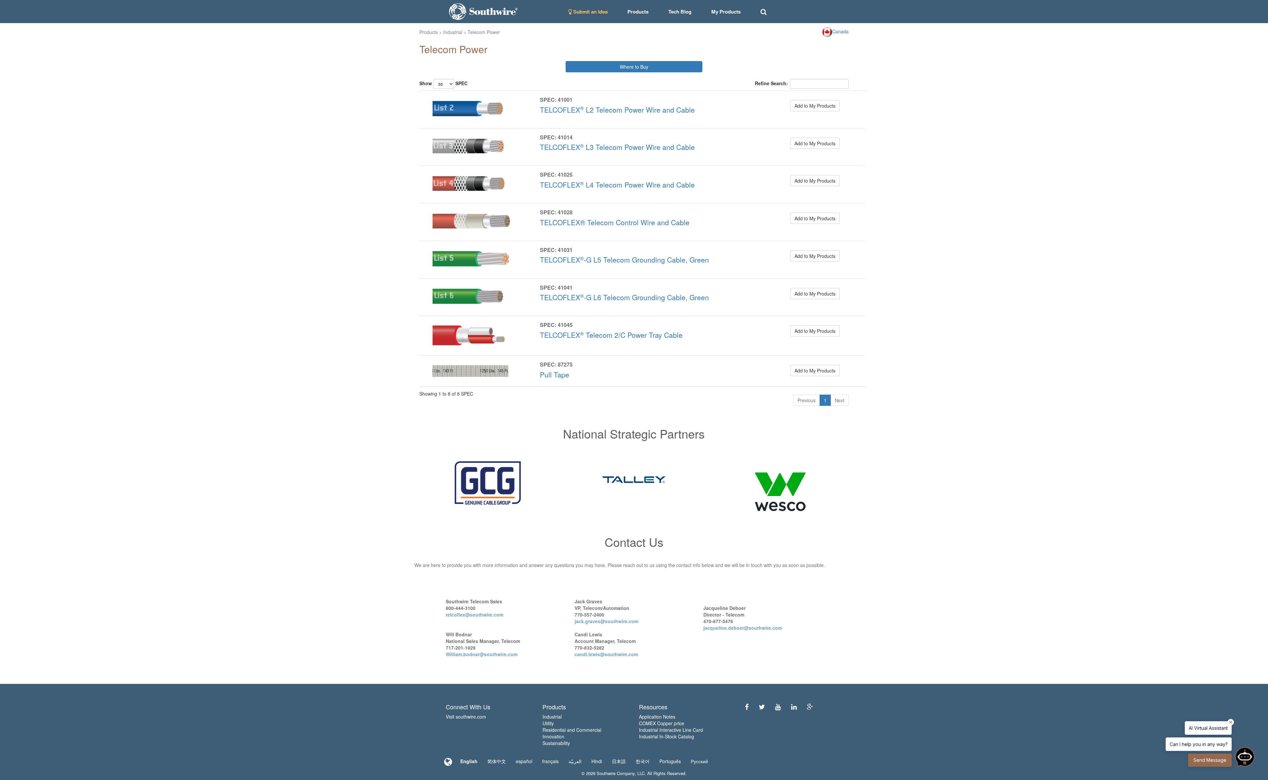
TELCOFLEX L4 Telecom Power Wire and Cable (617, 185)
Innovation (553, 736)
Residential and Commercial (572, 730)
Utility (548, 723)
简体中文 (496, 761)
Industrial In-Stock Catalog (666, 736)
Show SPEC (443, 83)
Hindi (596, 761)
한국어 (643, 761)
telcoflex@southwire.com (474, 614)
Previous (806, 400)
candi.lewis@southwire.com (606, 654)
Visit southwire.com (466, 716)
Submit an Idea (590, 11)
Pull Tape (554, 374)
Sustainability (556, 743)
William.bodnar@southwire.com (481, 654)
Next (839, 400)
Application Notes (657, 716)
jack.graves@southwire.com (606, 621)
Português (670, 761)
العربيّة (575, 761)
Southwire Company (616, 773)
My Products (726, 11)
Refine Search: (771, 83)
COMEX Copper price (661, 723)
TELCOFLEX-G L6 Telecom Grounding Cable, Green (624, 297)
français (550, 761)
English (468, 761)
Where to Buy (634, 66)
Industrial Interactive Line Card (671, 730)
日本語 (619, 761)
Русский (699, 761)
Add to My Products (814, 105)
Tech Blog (679, 11)
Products (428, 32)
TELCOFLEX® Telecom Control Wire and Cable (614, 222)
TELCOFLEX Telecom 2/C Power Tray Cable (611, 335)
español (524, 761)
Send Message (1209, 760)
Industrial (452, 32)
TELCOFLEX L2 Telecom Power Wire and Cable (617, 110)
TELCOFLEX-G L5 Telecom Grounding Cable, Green (624, 260)
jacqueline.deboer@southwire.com (742, 627)
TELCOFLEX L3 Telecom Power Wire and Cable (617, 147)
